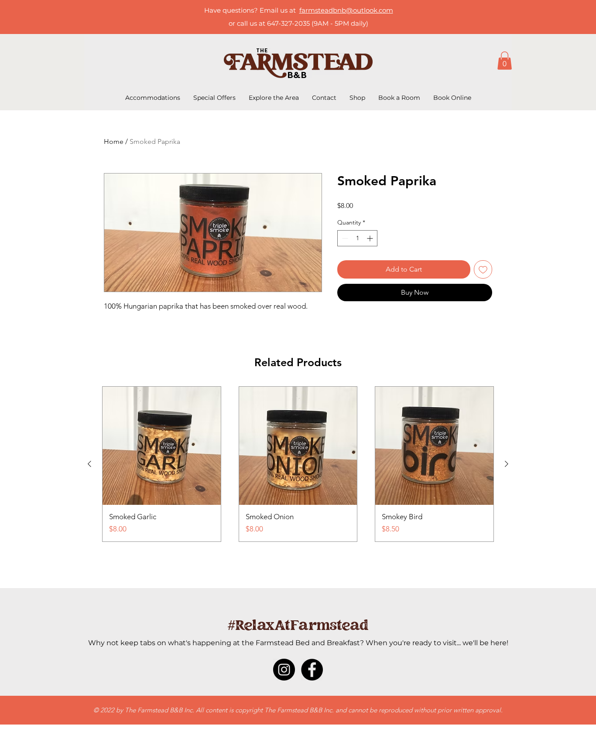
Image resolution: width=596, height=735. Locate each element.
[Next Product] (506, 464)
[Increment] (370, 238)
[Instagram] (284, 670)
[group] (298, 464)
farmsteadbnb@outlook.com (346, 10)
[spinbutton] (357, 238)
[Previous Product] (89, 464)
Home (113, 141)
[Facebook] (312, 670)
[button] (504, 60)
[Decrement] (344, 238)
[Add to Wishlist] (483, 269)
